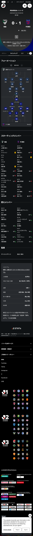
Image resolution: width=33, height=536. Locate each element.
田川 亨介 (23, 30)
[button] (25, 6)
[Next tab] (30, 53)
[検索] (29, 6)
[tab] (4, 53)
